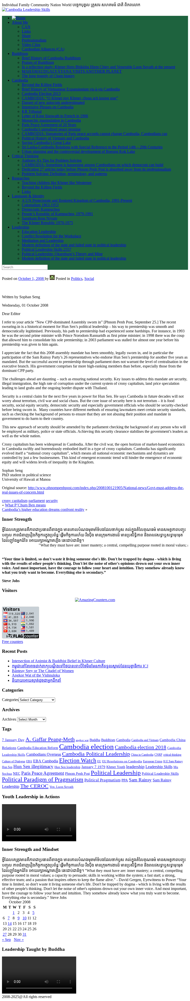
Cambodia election (86, 747)
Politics (76, 278)
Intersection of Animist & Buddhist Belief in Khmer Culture (58, 661)
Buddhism (20, 53)
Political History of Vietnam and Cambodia (55, 138)
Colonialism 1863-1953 (40, 205)
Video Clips (31, 45)
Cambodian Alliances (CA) (43, 49)
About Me (20, 22)
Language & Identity (28, 196)
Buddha (95, 740)
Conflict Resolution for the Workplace (51, 236)
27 (5, 934)
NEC (16, 773)
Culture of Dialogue (13, 761)
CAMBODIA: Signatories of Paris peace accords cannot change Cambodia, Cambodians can (94, 134)
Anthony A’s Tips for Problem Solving (52, 160)
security (52, 501)
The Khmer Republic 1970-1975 (47, 223)
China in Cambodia (142, 754)
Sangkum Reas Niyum (39, 218)
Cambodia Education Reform (37, 748)
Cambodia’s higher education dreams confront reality (43, 509)
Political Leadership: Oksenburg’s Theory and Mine (62, 254)
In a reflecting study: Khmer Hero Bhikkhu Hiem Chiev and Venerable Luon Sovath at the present (98, 67)
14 (10, 923)
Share (26, 36)
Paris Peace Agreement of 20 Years (49, 125)
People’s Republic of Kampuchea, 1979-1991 (57, 214)
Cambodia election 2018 (140, 747)
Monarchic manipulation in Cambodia (51, 120)
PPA (124, 780)
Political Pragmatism (102, 780)
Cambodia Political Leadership (96, 754)
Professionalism (34, 40)
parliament (36, 501)
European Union (152, 761)
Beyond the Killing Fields (42, 85)
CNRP (158, 754)
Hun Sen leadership (67, 767)
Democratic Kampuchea (41, 209)
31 (24, 934)
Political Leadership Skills (160, 773)
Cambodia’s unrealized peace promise (51, 129)
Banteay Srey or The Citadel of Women (43, 671)
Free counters (12, 641)
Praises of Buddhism (38, 62)
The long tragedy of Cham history (48, 76)
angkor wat (82, 740)
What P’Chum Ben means (25, 505)
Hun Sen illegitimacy (33, 766)
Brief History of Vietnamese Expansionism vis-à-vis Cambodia (71, 89)
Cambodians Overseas (43, 754)
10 (24, 918)
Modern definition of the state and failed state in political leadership (74, 245)
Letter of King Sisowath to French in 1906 (55, 116)
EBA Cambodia (45, 761)
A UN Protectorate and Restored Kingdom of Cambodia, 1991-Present (77, 200)
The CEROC (34, 786)
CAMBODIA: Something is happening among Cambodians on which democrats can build (92, 165)
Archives (9, 719)
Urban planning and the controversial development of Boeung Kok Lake (78, 151)
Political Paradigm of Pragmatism (42, 779)
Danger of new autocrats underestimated (53, 102)
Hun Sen (7, 767)
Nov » (19, 939)
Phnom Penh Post (77, 773)
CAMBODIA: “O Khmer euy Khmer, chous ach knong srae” (70, 98)
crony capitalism (14, 501)
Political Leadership (116, 772)
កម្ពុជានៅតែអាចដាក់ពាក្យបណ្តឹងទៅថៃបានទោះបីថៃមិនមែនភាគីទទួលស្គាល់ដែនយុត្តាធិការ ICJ (80, 666)
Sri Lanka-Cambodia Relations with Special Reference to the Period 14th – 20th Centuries (92, 147)
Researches (20, 178)
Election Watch (77, 760)
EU (99, 761)
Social (89, 278)
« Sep (6, 939)
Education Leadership (39, 231)
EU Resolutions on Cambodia (122, 761)
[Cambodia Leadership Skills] (26, 9)
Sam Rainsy (140, 779)
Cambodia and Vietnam (145, 740)
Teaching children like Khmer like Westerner (57, 183)
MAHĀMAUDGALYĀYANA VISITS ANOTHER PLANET (72, 71)
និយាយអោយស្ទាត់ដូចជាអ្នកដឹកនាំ (36, 680)
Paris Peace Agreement (42, 773)
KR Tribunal (32, 111)
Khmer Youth (115, 767)
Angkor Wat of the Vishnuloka (36, 675)
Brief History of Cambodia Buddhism (51, 58)
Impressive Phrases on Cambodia (47, 107)
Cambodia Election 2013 (41, 93)
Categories (10, 700)
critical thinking (172, 754)
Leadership (20, 227)
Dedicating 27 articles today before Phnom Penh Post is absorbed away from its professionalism (96, 169)
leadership (135, 766)
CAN (26, 27)
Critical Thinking (25, 156)
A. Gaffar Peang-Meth (50, 739)
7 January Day (13, 740)
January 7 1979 (93, 767)
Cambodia (20, 80)
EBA (29, 761)
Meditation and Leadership (43, 240)
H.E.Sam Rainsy (173, 761)
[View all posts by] (52, 278)
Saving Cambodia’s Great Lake (46, 142)
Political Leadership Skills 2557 (46, 249)
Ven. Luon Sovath (61, 787)
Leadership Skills (158, 767)
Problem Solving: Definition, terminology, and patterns (64, 174)
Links (26, 31)
